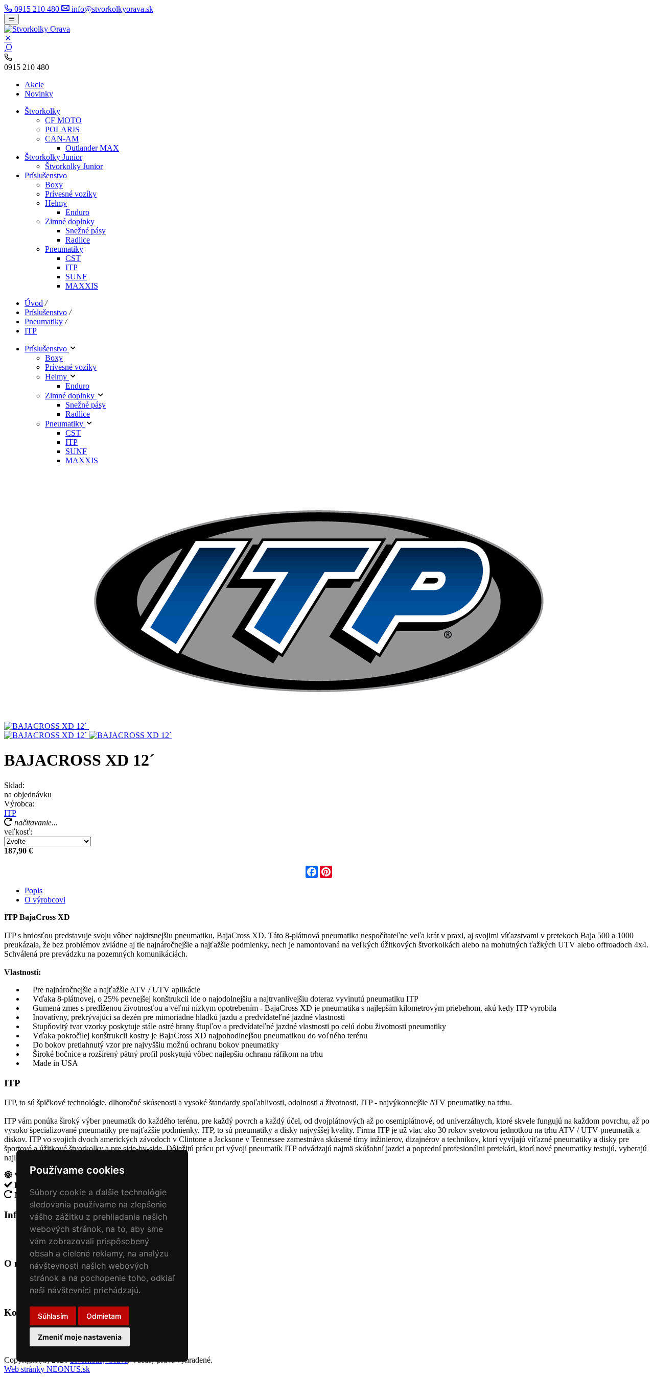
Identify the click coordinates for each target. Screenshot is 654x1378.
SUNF (76, 276)
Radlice (77, 239)
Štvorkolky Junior (53, 157)
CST (73, 258)
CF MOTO (63, 120)
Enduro (77, 212)
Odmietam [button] (103, 1316)
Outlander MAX (92, 148)
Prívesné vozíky (71, 193)
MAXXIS (81, 285)
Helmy (56, 203)
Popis (33, 890)
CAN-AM (62, 138)
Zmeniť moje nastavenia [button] (80, 1337)
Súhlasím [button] (53, 1316)
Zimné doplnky (70, 221)
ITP (71, 267)
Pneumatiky (64, 249)
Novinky (39, 93)
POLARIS (62, 129)
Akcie (34, 84)
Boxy (54, 184)
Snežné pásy (85, 230)
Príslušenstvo (46, 175)
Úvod (34, 303)
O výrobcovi (45, 899)
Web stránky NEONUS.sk (47, 1369)
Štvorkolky (42, 111)
